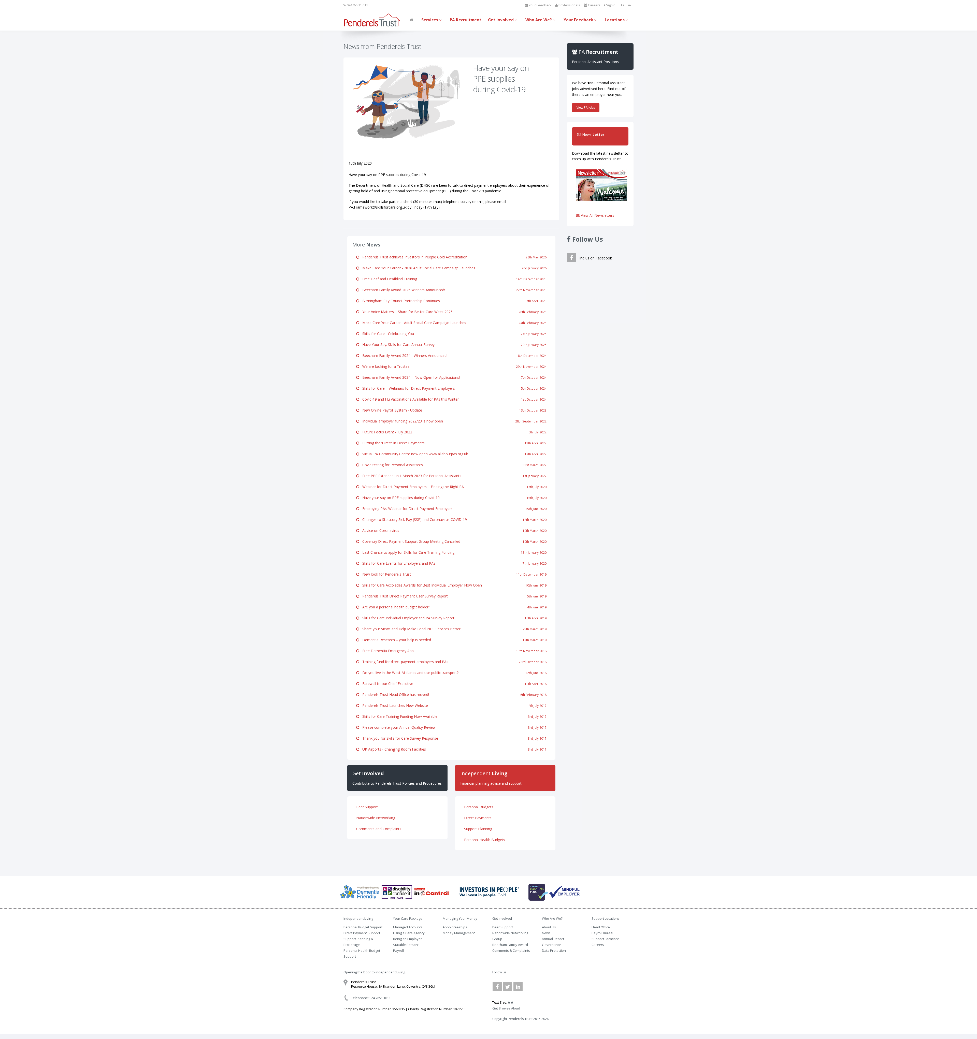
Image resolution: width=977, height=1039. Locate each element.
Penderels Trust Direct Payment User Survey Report (453, 596)
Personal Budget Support (362, 927)
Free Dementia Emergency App (453, 650)
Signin (610, 5)
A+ (622, 5)
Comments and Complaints (378, 828)
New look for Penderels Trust (453, 574)
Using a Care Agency (409, 933)
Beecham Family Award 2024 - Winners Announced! (453, 355)
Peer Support (367, 806)
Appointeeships (455, 927)
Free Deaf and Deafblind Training (453, 278)
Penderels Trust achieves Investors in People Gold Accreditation (453, 257)
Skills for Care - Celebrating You (453, 333)
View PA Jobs (586, 107)
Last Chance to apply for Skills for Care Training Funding (453, 552)
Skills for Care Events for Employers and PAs (453, 563)
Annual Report (553, 938)
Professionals (569, 5)
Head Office (601, 927)
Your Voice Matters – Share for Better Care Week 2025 (453, 311)
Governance (551, 944)
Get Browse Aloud (506, 1008)
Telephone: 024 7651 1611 (371, 998)
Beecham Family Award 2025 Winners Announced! (453, 289)
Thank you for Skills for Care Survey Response (453, 738)
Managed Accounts (408, 927)
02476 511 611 (357, 5)
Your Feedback (540, 5)
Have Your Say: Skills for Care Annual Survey (453, 344)
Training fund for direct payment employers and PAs (453, 661)
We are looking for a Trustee (453, 366)
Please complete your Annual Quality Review (453, 727)
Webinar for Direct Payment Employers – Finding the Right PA (453, 486)
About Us (549, 927)
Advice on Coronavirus (453, 530)
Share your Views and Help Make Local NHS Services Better (453, 628)
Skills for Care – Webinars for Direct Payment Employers (453, 388)
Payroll (398, 950)
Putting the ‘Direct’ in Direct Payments (453, 443)
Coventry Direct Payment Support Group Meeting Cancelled (453, 541)
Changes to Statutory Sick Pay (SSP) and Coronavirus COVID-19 (453, 519)
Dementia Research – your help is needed (453, 639)
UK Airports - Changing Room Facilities (453, 749)
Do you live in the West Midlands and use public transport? (453, 672)
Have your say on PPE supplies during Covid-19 (453, 497)
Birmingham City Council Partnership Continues (453, 300)
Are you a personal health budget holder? (453, 607)
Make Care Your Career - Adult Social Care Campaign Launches (453, 322)
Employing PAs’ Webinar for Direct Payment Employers (453, 508)
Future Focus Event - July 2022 (453, 432)
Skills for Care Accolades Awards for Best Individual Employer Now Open (453, 585)
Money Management (459, 933)
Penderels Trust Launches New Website (453, 705)
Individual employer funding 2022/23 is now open (453, 421)
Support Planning (478, 828)
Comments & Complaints (511, 950)
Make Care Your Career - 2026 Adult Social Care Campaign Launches (453, 268)
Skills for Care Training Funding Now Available (453, 716)
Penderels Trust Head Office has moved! (453, 694)
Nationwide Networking (375, 817)
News (546, 933)
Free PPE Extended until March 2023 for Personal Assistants (453, 475)
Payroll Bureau (603, 933)
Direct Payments (478, 817)
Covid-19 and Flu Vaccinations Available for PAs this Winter (453, 399)
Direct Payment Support (361, 933)
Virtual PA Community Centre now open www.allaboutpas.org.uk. (453, 453)
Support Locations (606, 938)
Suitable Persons (406, 944)
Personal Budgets (478, 806)
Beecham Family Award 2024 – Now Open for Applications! (453, 377)
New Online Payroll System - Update (453, 410)
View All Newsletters (597, 215)
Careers (593, 5)
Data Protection (554, 950)
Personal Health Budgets (484, 839)
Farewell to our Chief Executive (453, 683)
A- (629, 5)
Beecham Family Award (510, 944)
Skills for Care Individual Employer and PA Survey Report (453, 618)
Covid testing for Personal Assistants (453, 464)
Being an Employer (407, 938)
